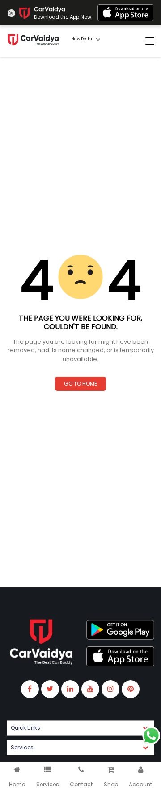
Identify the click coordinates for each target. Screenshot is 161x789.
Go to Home (80, 383)
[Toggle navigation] (149, 41)
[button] (80, 728)
